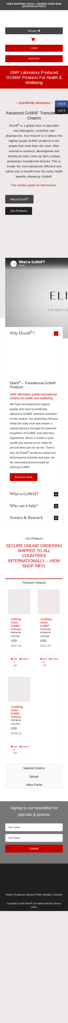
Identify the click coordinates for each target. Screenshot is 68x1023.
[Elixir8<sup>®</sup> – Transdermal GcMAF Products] (34, 873)
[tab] (34, 582)
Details (25, 659)
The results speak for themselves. (34, 185)
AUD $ (60, 110)
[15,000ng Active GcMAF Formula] (49, 601)
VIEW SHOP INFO (41, 563)
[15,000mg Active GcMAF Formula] (19, 689)
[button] (34, 332)
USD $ (60, 103)
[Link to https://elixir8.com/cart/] (33, 39)
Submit (33, 848)
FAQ (38, 894)
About (30, 894)
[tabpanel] (34, 675)
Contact (58, 894)
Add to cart (15, 662)
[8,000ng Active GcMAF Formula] (19, 601)
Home (9, 894)
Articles (47, 894)
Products (20, 894)
